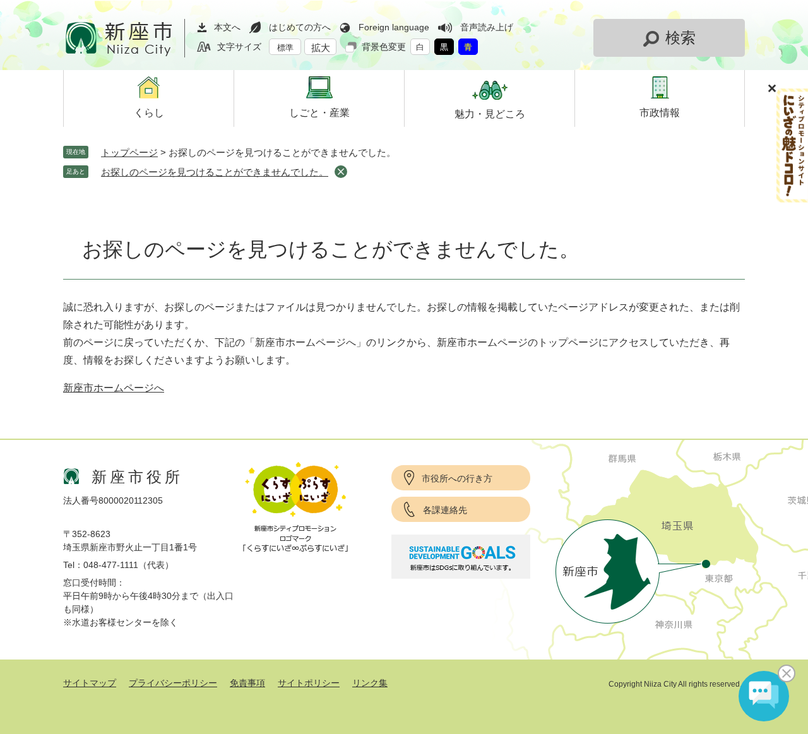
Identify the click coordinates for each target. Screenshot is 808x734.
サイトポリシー (309, 683)
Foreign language (394, 27)
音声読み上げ (486, 27)
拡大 (320, 47)
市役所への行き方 (457, 478)
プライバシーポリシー (173, 683)
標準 (285, 47)
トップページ (129, 152)
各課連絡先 (445, 510)
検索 (680, 37)
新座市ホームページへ (113, 387)
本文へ (227, 27)
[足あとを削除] (341, 171)
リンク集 (370, 683)
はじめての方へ (300, 27)
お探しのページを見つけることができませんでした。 (214, 172)
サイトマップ (89, 683)
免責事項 (247, 683)
